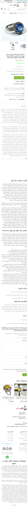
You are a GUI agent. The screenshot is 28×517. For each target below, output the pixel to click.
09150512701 (20, 2)
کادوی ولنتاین (7, 95)
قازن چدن (9, 477)
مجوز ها (25, 446)
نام (26, 357)
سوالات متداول (24, 434)
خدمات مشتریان (23, 432)
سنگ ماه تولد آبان (14, 89)
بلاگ (26, 452)
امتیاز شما (24, 338)
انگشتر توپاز (14, 93)
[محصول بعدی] (2, 13)
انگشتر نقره (6, 88)
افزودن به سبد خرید (19, 77)
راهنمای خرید (10, 432)
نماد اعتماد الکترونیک (23, 448)
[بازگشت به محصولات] (4, 13)
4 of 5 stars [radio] (17, 337)
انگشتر (19, 93)
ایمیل (25, 363)
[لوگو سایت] (14, 5)
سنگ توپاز (13, 95)
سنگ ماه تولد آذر (13, 13)
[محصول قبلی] (5, 13)
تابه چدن (17, 477)
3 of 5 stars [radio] (18, 337)
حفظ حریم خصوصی (23, 438)
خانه (26, 13)
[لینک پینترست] (14, 99)
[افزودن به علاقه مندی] (16, 385)
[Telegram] (7, 448)
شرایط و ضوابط (10, 438)
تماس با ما (25, 440)
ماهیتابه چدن (13, 477)
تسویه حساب (10, 434)
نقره (20, 97)
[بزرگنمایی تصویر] (24, 38)
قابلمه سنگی (25, 497)
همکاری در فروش (23, 450)
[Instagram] (4, 448)
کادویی (23, 97)
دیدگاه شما (24, 340)
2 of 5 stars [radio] (19, 337)
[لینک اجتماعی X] (16, 99)
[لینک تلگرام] (10, 99)
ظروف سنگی (7, 491)
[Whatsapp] (10, 448)
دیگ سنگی (11, 474)
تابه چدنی (5, 477)
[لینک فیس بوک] (17, 99)
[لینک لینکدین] (12, 99)
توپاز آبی (17, 95)
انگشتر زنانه (11, 88)
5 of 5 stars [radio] (16, 337)
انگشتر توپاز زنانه (18, 88)
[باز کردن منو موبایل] (25, 5)
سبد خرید (11, 436)
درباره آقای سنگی (23, 444)
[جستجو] (8, 9)
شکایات (25, 436)
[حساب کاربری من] (5, 9)
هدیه (17, 97)
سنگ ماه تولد (21, 13)
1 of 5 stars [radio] (20, 337)
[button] (25, 28)
